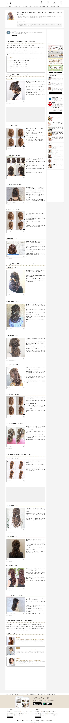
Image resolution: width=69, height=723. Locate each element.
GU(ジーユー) (45, 713)
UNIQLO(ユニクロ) (51, 713)
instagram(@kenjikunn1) (11, 389)
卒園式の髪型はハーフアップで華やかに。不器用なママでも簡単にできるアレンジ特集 (42, 694)
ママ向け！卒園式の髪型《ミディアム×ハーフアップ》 (19, 64)
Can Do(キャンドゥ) (52, 711)
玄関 (31, 711)
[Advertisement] (25, 114)
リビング (22, 711)
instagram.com (10, 150)
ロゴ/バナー (43, 720)
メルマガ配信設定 (49, 720)
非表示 (11, 57)
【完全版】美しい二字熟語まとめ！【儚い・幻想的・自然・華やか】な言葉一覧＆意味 (57, 123)
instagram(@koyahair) (10, 103)
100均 (12, 711)
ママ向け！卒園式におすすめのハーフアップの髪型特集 (19, 60)
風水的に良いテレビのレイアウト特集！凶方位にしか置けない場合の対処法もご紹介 (57, 128)
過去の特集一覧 (56, 72)
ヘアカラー (27, 713)
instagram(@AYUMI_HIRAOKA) (12, 360)
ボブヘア (9, 713)
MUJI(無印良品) (38, 713)
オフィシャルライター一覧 (55, 92)
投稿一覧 (14, 35)
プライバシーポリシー (30, 720)
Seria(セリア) (38, 711)
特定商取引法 (37, 720)
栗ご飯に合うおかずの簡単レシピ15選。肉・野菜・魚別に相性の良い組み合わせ (57, 118)
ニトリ (57, 713)
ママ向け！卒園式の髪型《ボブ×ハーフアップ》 (17, 62)
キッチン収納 (27, 711)
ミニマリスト (17, 711)
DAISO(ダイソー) (44, 711)
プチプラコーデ (21, 713)
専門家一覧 (55, 113)
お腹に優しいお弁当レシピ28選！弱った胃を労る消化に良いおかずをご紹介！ (57, 138)
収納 (9, 711)
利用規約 (24, 720)
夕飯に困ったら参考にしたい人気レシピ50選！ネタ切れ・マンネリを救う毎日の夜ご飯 (57, 133)
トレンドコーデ (15, 713)
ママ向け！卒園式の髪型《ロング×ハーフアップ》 (18, 66)
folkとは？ (19, 720)
